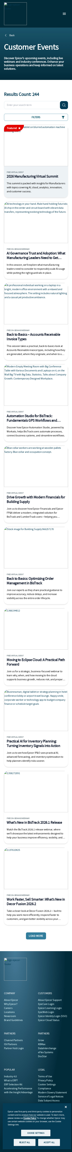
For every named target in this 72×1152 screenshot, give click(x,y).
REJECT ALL (24, 1142)
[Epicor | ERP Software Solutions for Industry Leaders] (15, 13)
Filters (36, 117)
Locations (9, 1012)
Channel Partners (13, 1040)
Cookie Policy (30, 1118)
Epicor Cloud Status (48, 1020)
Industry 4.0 (10, 1076)
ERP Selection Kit (13, 1084)
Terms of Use (45, 1076)
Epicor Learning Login (50, 1008)
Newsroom (10, 1016)
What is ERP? (11, 1080)
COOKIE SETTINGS (35, 1133)
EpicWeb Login (46, 1012)
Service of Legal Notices (50, 1096)
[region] (37, 1126)
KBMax (41, 1044)
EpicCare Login (46, 1004)
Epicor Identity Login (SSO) (52, 1016)
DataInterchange (47, 1048)
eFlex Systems (45, 1052)
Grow (41, 1040)
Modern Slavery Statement (52, 1092)
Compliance (44, 1088)
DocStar (42, 1056)
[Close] (65, 1107)
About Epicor (11, 1000)
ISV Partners (10, 1044)
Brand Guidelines (13, 1020)
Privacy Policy (45, 1080)
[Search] (64, 105)
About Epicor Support (50, 1000)
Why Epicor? (10, 1004)
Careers (8, 1008)
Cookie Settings (47, 1084)
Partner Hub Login (14, 1048)
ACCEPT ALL (49, 1142)
